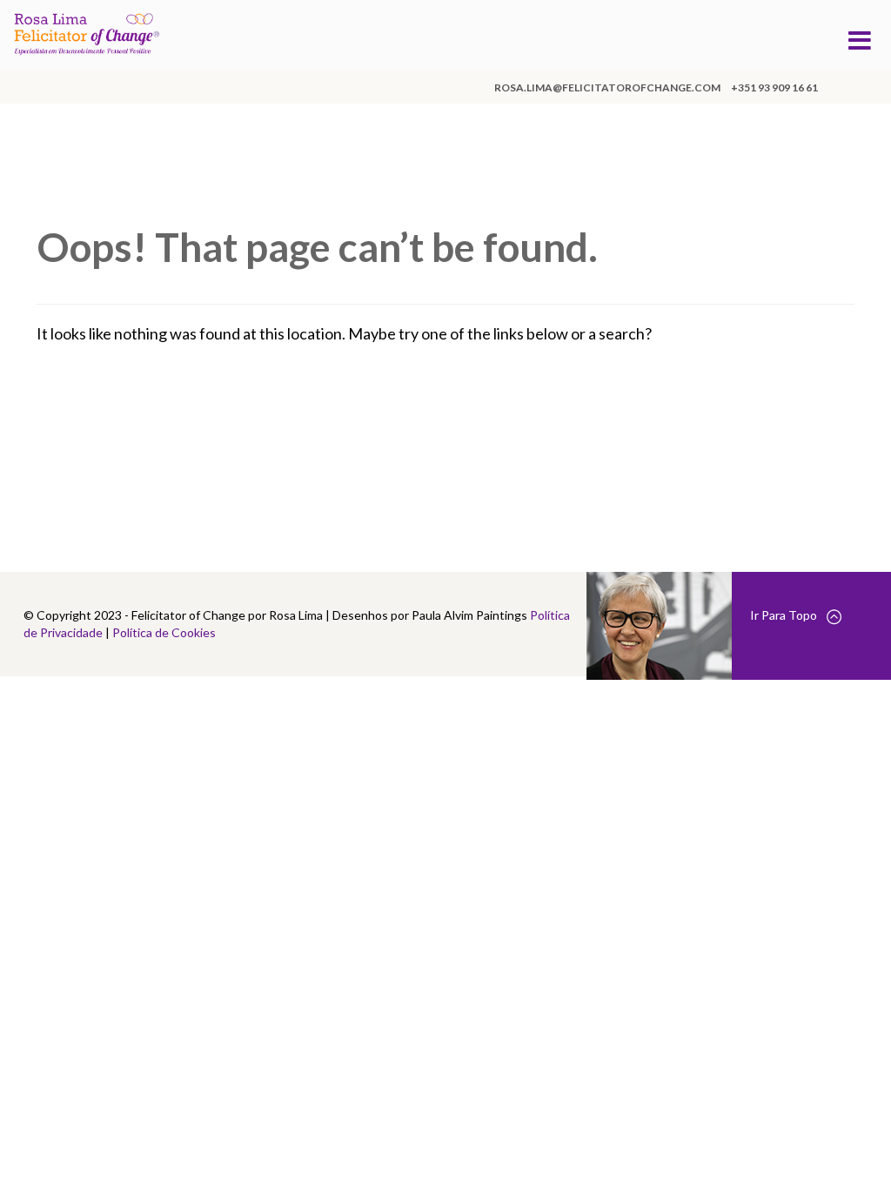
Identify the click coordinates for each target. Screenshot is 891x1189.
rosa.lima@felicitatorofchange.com (607, 87)
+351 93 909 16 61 (774, 87)
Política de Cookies (164, 632)
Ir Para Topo (783, 615)
